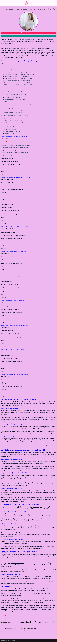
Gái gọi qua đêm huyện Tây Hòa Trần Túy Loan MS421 (17, 89)
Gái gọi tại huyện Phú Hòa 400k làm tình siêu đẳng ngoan (14, 152)
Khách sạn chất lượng (11, 129)
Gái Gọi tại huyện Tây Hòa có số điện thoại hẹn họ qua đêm (15, 115)
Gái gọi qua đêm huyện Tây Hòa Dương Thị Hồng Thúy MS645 (19, 86)
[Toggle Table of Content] (2, 67)
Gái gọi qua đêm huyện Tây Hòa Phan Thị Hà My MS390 (18, 82)
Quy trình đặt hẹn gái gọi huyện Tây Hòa (14, 122)
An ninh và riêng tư (10, 133)
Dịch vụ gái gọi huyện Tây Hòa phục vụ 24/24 (15, 99)
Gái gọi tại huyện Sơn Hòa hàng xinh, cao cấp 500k (13, 150)
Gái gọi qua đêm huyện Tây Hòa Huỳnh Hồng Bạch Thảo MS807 (20, 91)
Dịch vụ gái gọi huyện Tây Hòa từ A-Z (14, 131)
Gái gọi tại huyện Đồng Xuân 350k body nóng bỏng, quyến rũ (15, 155)
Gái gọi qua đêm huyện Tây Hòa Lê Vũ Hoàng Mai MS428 (18, 80)
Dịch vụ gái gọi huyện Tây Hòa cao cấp (14, 112)
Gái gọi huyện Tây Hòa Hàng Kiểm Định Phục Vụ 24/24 (14, 94)
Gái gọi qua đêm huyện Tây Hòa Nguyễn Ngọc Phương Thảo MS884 (20, 74)
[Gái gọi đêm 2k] (28, 3)
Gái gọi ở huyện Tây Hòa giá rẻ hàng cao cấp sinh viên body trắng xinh (18, 104)
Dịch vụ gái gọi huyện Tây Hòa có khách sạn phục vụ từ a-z (15, 126)
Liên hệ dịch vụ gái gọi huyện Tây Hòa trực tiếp (16, 118)
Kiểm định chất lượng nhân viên (13, 97)
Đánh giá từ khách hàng (11, 101)
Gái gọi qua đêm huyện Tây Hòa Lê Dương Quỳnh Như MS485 (19, 84)
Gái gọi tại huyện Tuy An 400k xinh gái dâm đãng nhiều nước (15, 145)
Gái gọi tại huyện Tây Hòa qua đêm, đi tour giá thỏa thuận (15, 69)
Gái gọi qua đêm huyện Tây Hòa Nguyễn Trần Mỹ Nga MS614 (19, 72)
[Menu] (2, 3)
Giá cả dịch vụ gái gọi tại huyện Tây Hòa (14, 108)
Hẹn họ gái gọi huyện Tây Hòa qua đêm (14, 120)
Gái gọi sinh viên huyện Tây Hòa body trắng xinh (16, 110)
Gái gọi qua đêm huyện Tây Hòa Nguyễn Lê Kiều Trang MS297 (19, 78)
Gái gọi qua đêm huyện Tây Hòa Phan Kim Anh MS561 (17, 76)
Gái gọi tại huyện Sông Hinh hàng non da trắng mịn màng (14, 147)
